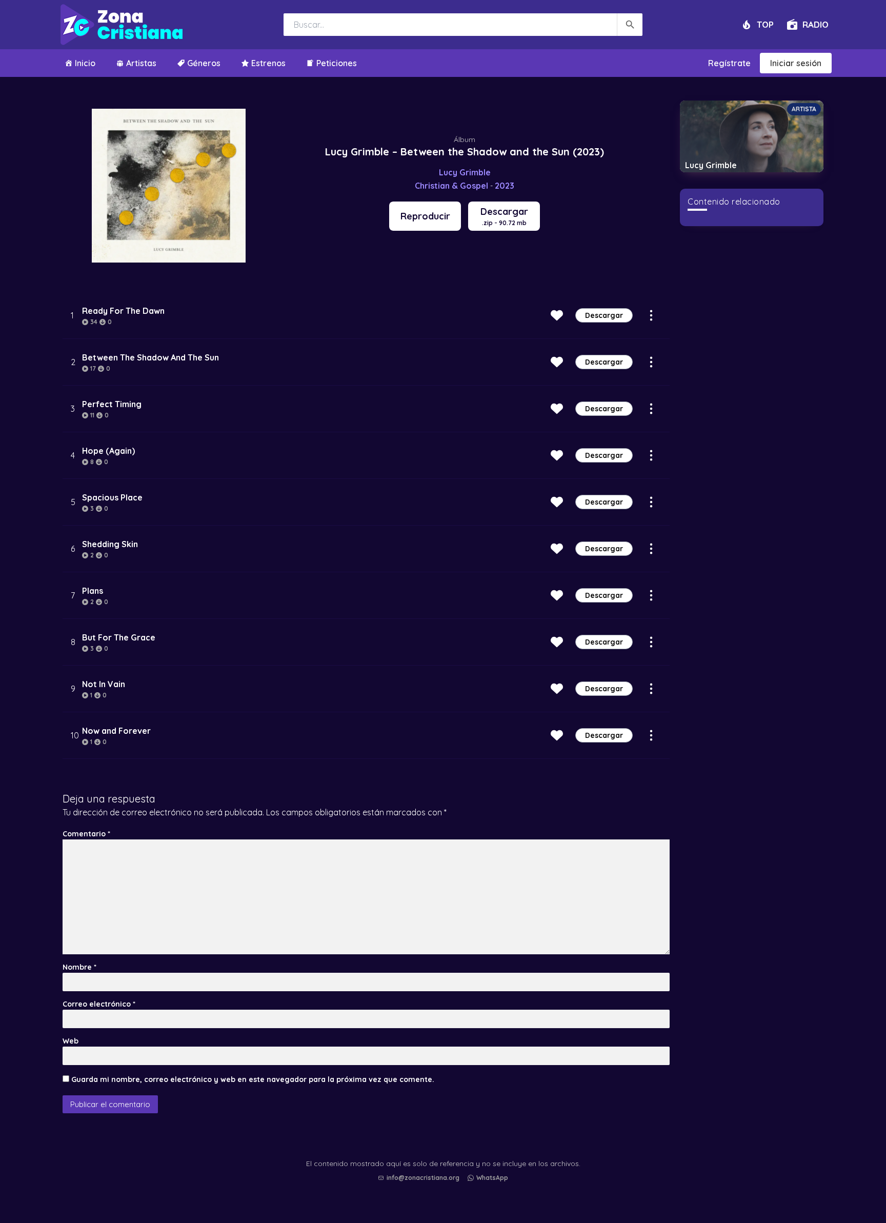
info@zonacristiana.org (423, 1177)
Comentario (86, 833)
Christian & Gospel (451, 186)
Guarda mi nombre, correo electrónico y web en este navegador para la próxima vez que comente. (252, 1079)
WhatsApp (492, 1177)
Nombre (79, 967)
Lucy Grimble (465, 172)
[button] (445, 1187)
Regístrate (729, 63)
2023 (504, 186)
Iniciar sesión (795, 63)
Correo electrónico (99, 1004)
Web (70, 1041)
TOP (765, 24)
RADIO (815, 24)
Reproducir (425, 216)
